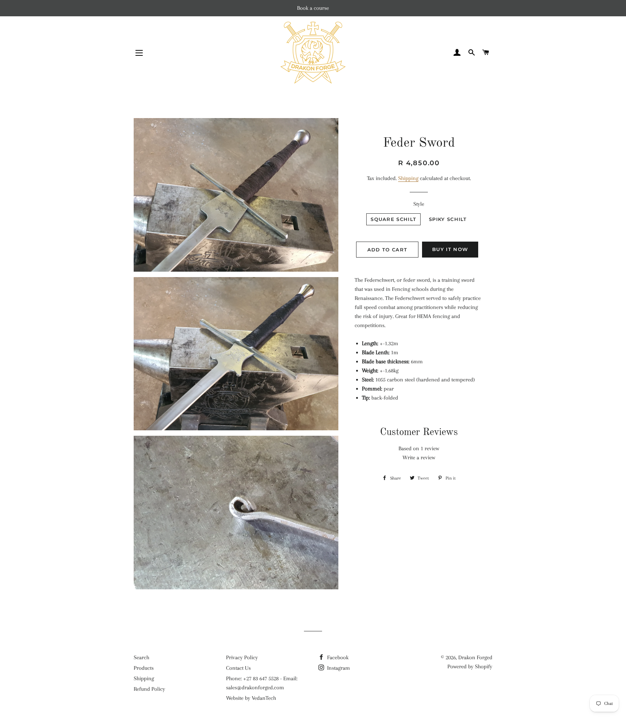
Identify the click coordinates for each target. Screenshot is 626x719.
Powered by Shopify (469, 666)
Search (141, 657)
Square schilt (393, 219)
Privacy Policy (242, 657)
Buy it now (450, 249)
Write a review (418, 457)
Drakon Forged (475, 657)
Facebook (337, 657)
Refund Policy (149, 689)
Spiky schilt (448, 219)
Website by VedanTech (251, 698)
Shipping (408, 178)
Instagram (338, 668)
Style (418, 204)
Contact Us (238, 668)
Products (144, 668)
